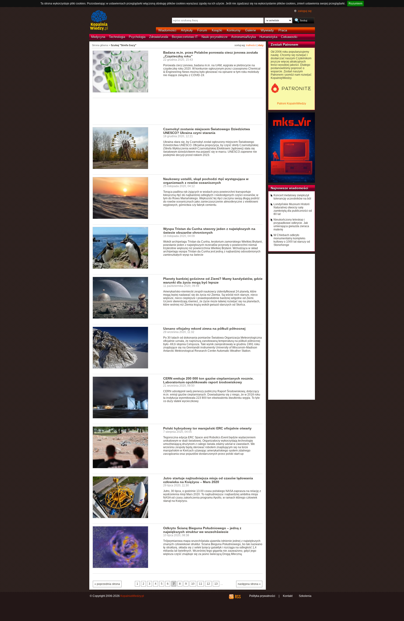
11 (200, 583)
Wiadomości (167, 30)
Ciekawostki (289, 37)
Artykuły (187, 30)
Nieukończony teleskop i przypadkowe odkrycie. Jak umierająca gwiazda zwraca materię (291, 224)
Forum (202, 30)
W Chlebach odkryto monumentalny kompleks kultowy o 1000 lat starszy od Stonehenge (292, 240)
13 (216, 583)
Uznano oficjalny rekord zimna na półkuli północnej (204, 328)
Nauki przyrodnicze (214, 37)
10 (193, 583)
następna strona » (249, 584)
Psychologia (137, 37)
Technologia (117, 37)
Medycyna (98, 37)
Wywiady (267, 30)
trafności (251, 45)
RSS (237, 596)
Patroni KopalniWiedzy (291, 103)
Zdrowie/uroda (158, 37)
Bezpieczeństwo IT (185, 37)
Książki (217, 30)
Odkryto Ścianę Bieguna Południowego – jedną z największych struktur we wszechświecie (202, 530)
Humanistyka (268, 37)
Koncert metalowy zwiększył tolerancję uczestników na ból (292, 197)
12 (208, 583)
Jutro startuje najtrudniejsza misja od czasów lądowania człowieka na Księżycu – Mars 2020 (208, 480)
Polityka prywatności (262, 596)
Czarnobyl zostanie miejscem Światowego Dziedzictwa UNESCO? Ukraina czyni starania (206, 131)
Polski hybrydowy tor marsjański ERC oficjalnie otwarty (207, 428)
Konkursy (234, 30)
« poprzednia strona (107, 584)
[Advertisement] (178, 111)
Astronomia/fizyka (243, 37)
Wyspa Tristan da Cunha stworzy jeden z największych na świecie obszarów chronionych (209, 230)
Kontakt (287, 596)
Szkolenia (305, 596)
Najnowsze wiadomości (289, 188)
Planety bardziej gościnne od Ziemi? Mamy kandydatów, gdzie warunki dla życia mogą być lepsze (213, 280)
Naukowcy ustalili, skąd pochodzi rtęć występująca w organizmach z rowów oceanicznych (206, 181)
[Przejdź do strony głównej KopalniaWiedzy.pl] (99, 20)
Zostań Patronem (284, 44)
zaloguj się (305, 11)
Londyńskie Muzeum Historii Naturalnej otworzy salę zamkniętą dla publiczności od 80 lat (293, 209)
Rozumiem (355, 3)
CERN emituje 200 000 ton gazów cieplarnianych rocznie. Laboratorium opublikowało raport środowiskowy (208, 380)
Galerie (250, 30)
